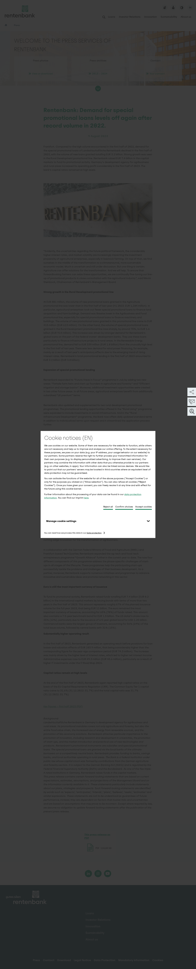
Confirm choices (124, 506)
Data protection (94, 533)
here (86, 497)
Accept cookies (143, 506)
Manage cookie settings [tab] (61, 521)
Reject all (108, 506)
